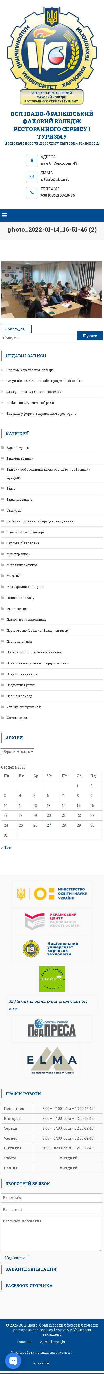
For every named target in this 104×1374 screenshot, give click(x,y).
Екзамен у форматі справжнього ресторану (41, 413)
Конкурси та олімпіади (25, 532)
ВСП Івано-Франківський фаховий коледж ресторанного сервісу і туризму (52, 125)
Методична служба (22, 565)
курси (52, 1001)
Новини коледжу (20, 598)
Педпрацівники (19, 641)
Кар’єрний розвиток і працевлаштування (40, 521)
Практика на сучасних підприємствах (37, 663)
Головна (24, 1341)
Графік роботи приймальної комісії (41, 1352)
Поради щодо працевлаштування (34, 652)
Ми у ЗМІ (14, 576)
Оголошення (17, 608)
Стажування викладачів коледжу (34, 392)
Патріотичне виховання (26, 619)
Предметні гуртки (21, 685)
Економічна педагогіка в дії (30, 370)
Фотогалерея (17, 718)
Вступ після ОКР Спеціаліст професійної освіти (45, 381)
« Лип (6, 847)
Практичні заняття (22, 674)
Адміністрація (18, 447)
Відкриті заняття (20, 499)
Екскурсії (14, 510)
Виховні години (20, 458)
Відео (11, 488)
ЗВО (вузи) (18, 1001)
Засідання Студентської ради (30, 403)
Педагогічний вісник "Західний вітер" (38, 630)
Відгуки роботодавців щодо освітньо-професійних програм (48, 473)
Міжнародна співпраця (25, 587)
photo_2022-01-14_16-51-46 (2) (20, 329)
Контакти (41, 1363)
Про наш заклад (19, 696)
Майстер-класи (19, 554)
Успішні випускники (24, 707)
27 (49, 825)
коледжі (37, 1001)
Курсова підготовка (23, 543)
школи (65, 1001)
